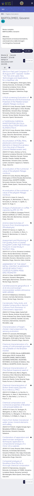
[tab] (5, 67)
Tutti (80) (27, 51)
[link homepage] (6, 3)
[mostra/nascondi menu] (32, 3)
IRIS (2, 14)
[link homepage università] (21, 3)
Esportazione (16, 51)
